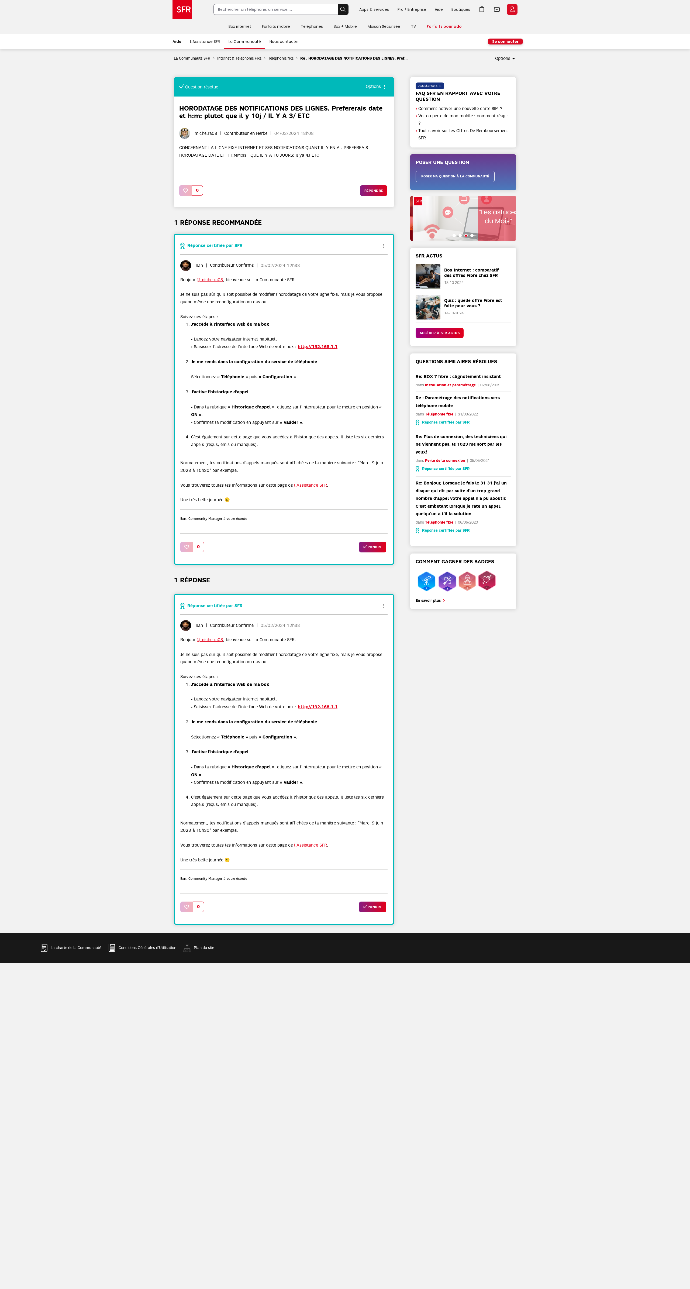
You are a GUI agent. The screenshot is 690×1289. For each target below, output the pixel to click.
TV (413, 26)
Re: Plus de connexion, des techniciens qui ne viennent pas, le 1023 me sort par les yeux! (461, 444)
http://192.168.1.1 (317, 346)
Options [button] (502, 58)
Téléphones (312, 26)
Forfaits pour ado (444, 26)
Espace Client (512, 9)
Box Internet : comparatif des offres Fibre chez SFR (471, 272)
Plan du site (204, 948)
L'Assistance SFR (205, 41)
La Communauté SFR (192, 58)
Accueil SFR (182, 9)
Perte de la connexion (445, 460)
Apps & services (374, 9)
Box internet (240, 26)
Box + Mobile (345, 26)
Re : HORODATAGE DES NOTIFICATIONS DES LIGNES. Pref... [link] (354, 58)
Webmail (497, 9)
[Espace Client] (512, 9)
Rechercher (343, 9)
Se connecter (505, 41)
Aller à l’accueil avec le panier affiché (481, 9)
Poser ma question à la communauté (455, 176)
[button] (185, 190)
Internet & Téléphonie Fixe (239, 58)
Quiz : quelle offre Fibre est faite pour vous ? (473, 303)
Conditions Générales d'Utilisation (147, 948)
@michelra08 (210, 279)
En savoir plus (428, 600)
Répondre (373, 191)
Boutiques (460, 9)
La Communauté (245, 41)
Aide (439, 9)
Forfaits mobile (276, 26)
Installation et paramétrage (450, 385)
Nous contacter (284, 41)
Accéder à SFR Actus (440, 333)
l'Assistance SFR (310, 485)
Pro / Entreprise (412, 9)
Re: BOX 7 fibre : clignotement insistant (458, 376)
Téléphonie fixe (280, 58)
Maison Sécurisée (384, 26)
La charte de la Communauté (76, 948)
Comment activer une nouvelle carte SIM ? (460, 108)
